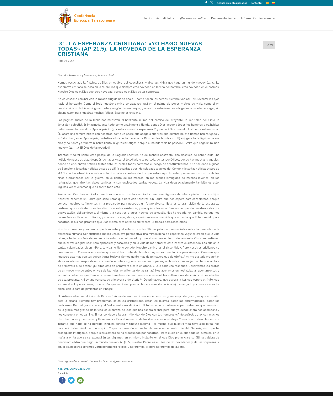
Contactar (256, 3)
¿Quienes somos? (191, 18)
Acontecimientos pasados (232, 3)
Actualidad (163, 18)
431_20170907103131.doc (74, 368)
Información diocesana (256, 18)
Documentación (221, 18)
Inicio (147, 18)
